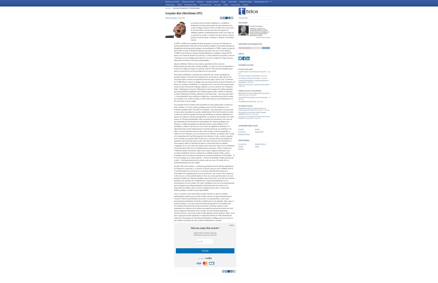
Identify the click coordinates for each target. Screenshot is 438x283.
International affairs (190, 5)
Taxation (245, 5)
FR (271, 2)
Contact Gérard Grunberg (263, 37)
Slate (257, 146)
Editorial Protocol (244, 134)
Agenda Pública (261, 144)
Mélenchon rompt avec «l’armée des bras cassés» (254, 84)
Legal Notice (260, 132)
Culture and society (188, 2)
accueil (168, 8)
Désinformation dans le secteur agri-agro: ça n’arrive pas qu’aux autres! (252, 109)
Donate (205, 251)
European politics (260, 2)
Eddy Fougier (258, 110)
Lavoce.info (242, 144)
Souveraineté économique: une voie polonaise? (253, 97)
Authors (241, 129)
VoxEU (241, 146)
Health (179, 5)
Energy (223, 2)
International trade (205, 5)
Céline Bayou (245, 95)
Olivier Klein (248, 114)
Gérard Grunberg (170, 18)
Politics (226, 5)
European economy (245, 2)
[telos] (255, 11)
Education (200, 2)
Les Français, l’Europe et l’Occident (249, 78)
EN (267, 2)
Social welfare (235, 5)
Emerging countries (212, 2)
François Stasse (249, 118)
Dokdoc (241, 149)
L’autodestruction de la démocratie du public (252, 72)
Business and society (172, 2)
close (231, 225)
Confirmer (266, 48)
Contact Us (242, 132)
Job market (217, 5)
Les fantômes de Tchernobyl (247, 101)
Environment (232, 2)
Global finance (170, 5)
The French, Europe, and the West (248, 76)
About (257, 129)
